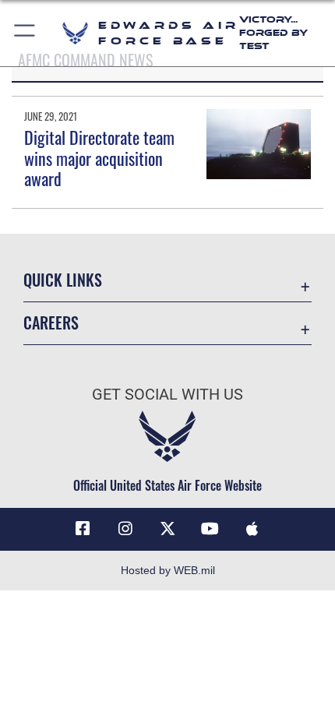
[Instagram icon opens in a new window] (125, 529)
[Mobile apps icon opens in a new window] (252, 529)
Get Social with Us (167, 395)
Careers (51, 323)
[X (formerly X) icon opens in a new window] (167, 529)
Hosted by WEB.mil (168, 570)
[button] (25, 33)
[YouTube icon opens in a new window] (209, 529)
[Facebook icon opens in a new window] (82, 529)
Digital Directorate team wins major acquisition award (99, 158)
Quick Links (62, 280)
